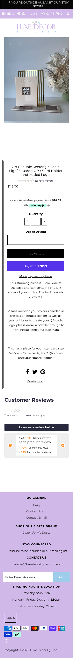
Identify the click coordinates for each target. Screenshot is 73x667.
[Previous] (10, 43)
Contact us (35, 381)
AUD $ (33, 13)
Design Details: (36, 231)
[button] (35, 181)
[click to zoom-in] (62, 43)
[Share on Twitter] (35, 373)
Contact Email (36, 517)
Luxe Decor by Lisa (43, 650)
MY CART (51, 13)
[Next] (20, 43)
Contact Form (36, 511)
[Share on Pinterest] (42, 373)
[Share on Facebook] (27, 373)
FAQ (36, 505)
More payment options (35, 276)
